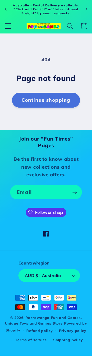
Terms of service (31, 340)
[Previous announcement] (5, 9)
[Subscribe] (75, 192)
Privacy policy (72, 330)
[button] (8, 26)
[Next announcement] (86, 9)
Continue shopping (45, 100)
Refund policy (39, 330)
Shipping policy (68, 340)
